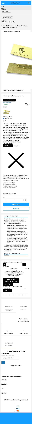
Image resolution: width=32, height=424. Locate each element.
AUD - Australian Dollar (7, 16)
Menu (2, 6)
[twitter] (11, 370)
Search (28, 2)
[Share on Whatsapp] (20, 295)
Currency (3, 9)
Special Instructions (16, 142)
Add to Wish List (9, 100)
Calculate (7, 290)
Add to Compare (5, 295)
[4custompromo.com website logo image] (15, 3)
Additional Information (12, 253)
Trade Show (9, 25)
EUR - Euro (4, 20)
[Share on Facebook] (8, 295)
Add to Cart (8, 284)
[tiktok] (24, 370)
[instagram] (21, 370)
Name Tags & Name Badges (21, 25)
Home (2, 25)
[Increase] (25, 200)
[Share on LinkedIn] (14, 295)
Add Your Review (7, 102)
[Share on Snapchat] (24, 295)
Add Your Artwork (7, 142)
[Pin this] (17, 295)
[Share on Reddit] (27, 295)
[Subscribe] (3, 362)
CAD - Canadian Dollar (7, 19)
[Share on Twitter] (11, 295)
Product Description (11, 216)
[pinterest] (14, 370)
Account (3, 8)
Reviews (6, 255)
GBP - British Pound (6, 17)
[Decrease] (4, 200)
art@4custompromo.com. (15, 134)
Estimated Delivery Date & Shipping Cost (12, 286)
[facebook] (8, 370)
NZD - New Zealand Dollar (8, 21)
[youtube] (18, 370)
